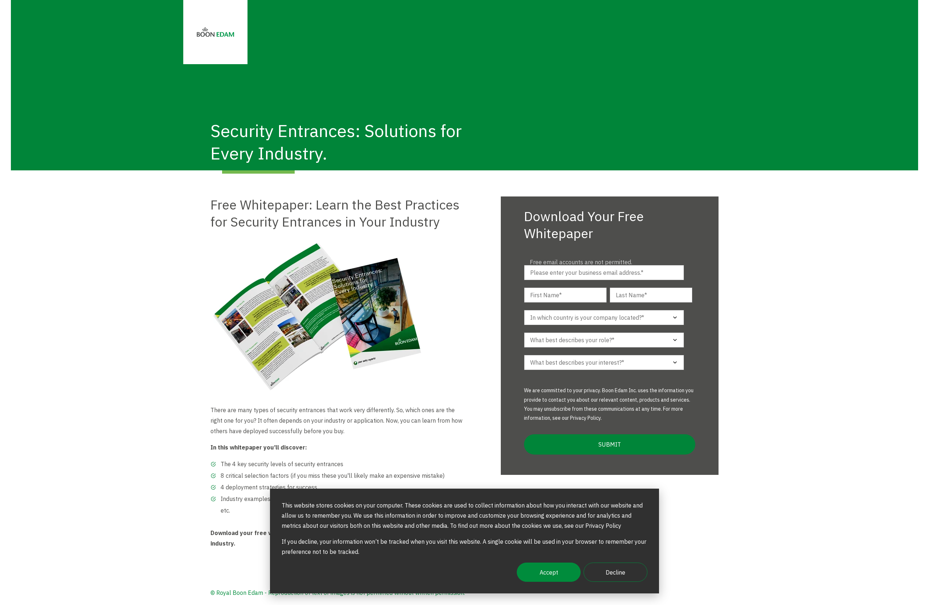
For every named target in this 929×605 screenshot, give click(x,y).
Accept (549, 572)
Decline (615, 572)
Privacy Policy (585, 418)
